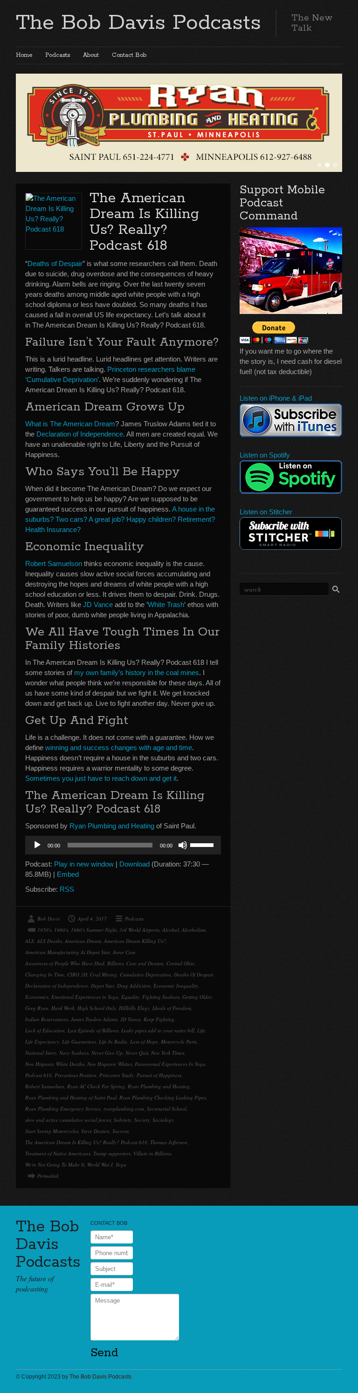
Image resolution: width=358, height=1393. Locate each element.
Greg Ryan (36, 1007)
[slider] (203, 844)
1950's (44, 929)
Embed (68, 874)
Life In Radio (113, 1041)
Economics (36, 996)
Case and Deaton (145, 963)
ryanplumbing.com (123, 1108)
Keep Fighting (159, 1019)
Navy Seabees (74, 1052)
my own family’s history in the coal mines (136, 672)
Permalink (48, 1175)
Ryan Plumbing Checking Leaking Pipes (162, 1097)
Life (201, 1030)
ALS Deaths (49, 940)
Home (24, 55)
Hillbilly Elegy (134, 1007)
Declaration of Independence (79, 434)
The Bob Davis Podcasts (138, 22)
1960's (61, 929)
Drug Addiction (134, 985)
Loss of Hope (144, 1041)
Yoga (121, 1164)
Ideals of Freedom (171, 1007)
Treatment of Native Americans (57, 1153)
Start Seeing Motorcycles (51, 1130)
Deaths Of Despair (193, 974)
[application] (123, 845)
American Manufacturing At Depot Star (67, 952)
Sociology (163, 1119)
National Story (40, 1052)
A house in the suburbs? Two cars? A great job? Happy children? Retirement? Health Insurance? (120, 519)
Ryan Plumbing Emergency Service (63, 1108)
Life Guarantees (79, 1041)
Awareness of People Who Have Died (64, 963)
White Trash (166, 604)
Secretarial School (166, 1108)
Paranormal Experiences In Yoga (170, 1063)
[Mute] (182, 845)
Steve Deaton (95, 1130)
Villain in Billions (152, 1153)
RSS (67, 889)
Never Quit (136, 1052)
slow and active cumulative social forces (68, 1119)
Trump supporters (112, 1153)
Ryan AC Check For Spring (96, 1086)
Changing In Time (44, 974)
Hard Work (63, 1007)
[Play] (37, 845)
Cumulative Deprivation (145, 974)
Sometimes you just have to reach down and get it (101, 778)
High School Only (96, 1007)
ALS (29, 940)
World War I (100, 1164)
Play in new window (84, 864)
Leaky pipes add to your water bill (157, 1030)
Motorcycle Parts (179, 1041)
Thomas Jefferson (168, 1142)
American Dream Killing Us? (135, 940)
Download (134, 864)
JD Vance (98, 604)
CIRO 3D (77, 974)
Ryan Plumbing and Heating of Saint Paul (71, 1097)
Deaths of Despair (55, 263)
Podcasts (57, 55)
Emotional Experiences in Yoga (84, 996)
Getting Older (197, 996)
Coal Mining (103, 974)
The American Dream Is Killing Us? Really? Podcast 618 (144, 222)
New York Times (167, 1052)
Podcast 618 (38, 1075)
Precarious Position (75, 1075)
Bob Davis (48, 918)
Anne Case (124, 952)
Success (120, 1130)
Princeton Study (116, 1075)
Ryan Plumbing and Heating (111, 826)
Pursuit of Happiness (159, 1075)
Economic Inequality (175, 985)
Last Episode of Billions (93, 1030)
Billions (115, 963)
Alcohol (170, 929)
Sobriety (122, 1119)
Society (142, 1119)
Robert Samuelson (53, 563)
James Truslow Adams (94, 1019)
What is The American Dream (70, 424)
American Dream (83, 940)
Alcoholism (194, 929)
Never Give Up (107, 1052)
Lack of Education (45, 1030)
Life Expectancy (42, 1041)
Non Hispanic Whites (109, 1063)
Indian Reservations (46, 1019)
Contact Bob (129, 55)
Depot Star (102, 985)
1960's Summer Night (94, 929)
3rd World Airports (139, 929)
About (91, 55)
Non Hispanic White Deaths (54, 1063)
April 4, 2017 (92, 918)
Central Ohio (180, 963)
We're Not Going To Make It (54, 1164)
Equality (130, 996)
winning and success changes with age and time (118, 747)
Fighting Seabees (160, 996)
